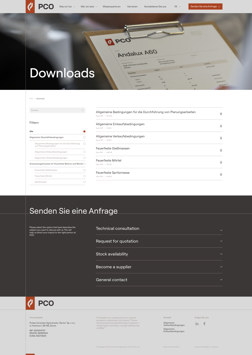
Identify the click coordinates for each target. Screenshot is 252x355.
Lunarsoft (214, 347)
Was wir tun (65, 6)
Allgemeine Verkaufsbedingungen (174, 323)
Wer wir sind (87, 6)
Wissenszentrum (111, 6)
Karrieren (132, 6)
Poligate (206, 347)
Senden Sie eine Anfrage (204, 6)
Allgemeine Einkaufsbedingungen (174, 330)
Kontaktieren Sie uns (155, 6)
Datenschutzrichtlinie (171, 347)
